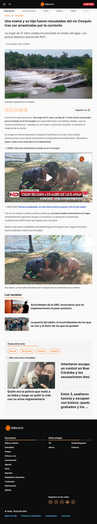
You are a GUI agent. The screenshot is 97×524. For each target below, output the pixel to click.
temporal (54, 351)
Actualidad (19, 16)
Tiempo (46, 11)
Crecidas (41, 351)
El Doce (7, 16)
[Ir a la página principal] (47, 4)
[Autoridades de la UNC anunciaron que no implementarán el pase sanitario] (17, 306)
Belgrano (59, 11)
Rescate (12, 351)
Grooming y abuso (29, 11)
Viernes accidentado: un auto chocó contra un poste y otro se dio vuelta (52, 207)
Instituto (87, 11)
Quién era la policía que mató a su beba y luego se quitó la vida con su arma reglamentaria (29, 395)
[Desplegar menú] (4, 4)
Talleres (73, 11)
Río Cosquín (27, 351)
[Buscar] (10, 4)
